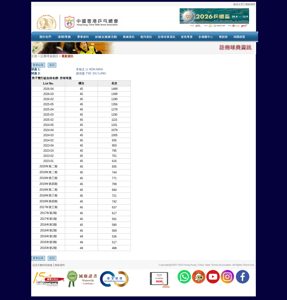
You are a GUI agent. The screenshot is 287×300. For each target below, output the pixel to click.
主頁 (34, 56)
